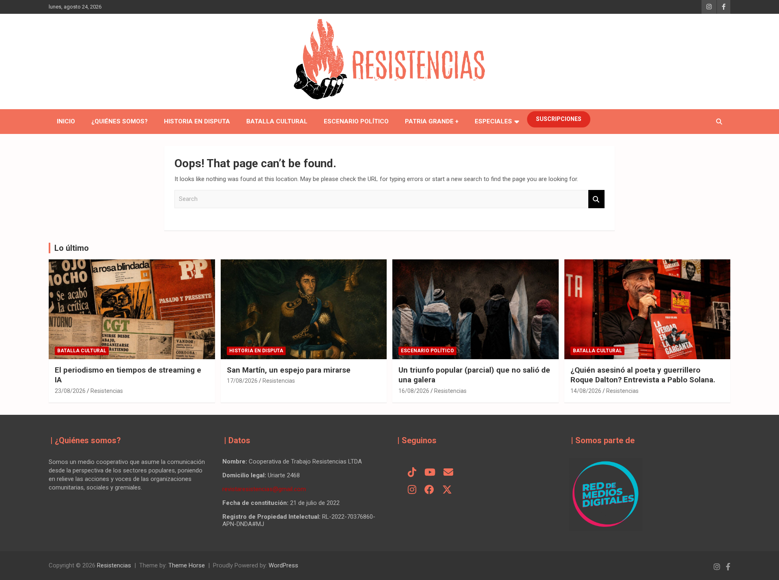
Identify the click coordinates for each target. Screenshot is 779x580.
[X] (447, 490)
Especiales (493, 121)
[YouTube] (429, 473)
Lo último (71, 248)
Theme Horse (186, 565)
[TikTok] (412, 473)
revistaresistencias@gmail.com (264, 489)
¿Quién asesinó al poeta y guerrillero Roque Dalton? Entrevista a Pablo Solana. (642, 375)
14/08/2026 (585, 391)
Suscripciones (558, 119)
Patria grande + (431, 121)
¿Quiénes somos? (119, 121)
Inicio (66, 121)
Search (596, 199)
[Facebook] (429, 490)
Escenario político (356, 121)
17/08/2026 (242, 380)
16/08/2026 (413, 391)
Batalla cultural (277, 121)
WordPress (283, 565)
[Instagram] (412, 490)
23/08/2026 (70, 391)
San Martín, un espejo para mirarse (289, 370)
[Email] (448, 473)
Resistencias (106, 391)
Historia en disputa (197, 121)
